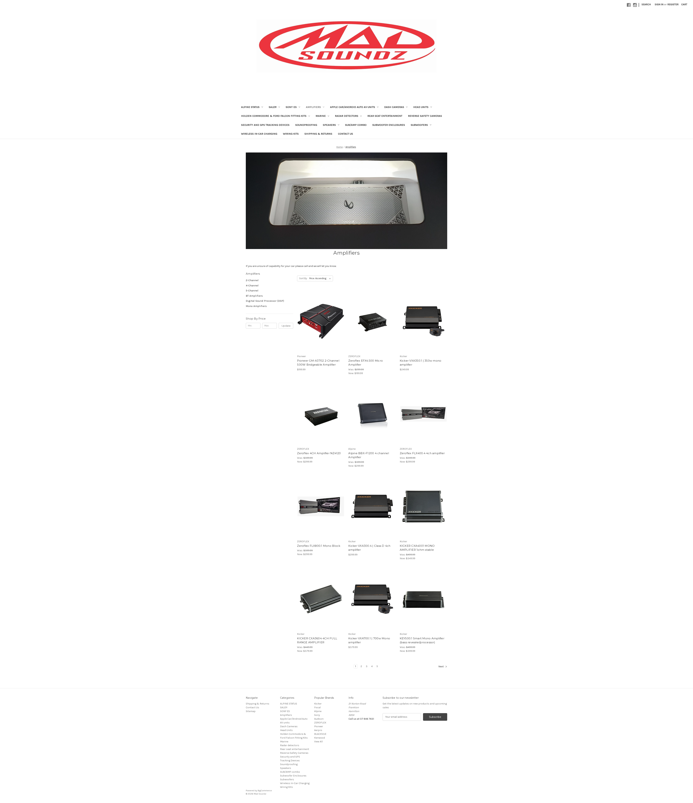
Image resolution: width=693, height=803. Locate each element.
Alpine (317, 711)
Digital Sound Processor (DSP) (265, 300)
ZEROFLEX (320, 722)
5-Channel (252, 290)
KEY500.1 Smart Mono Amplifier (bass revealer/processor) (422, 640)
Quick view (320, 314)
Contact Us (345, 133)
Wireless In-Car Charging (259, 133)
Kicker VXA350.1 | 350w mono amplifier (420, 362)
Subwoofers (419, 124)
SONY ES (291, 107)
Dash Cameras (394, 107)
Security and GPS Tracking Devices (265, 124)
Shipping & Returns (318, 133)
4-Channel (252, 285)
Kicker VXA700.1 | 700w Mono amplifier (369, 640)
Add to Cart (321, 327)
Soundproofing (306, 124)
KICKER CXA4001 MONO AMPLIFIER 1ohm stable (417, 548)
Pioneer (318, 726)
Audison (319, 718)
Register (673, 4)
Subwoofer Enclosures (388, 124)
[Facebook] (629, 5)
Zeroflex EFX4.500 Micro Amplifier (365, 362)
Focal (317, 707)
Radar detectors (346, 115)
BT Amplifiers (254, 295)
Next (441, 666)
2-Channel (252, 280)
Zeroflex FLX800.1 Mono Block (318, 545)
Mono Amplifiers (256, 306)
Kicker (318, 703)
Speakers (329, 124)
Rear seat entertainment (384, 115)
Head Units (420, 107)
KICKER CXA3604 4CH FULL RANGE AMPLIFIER (317, 640)
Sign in (659, 4)
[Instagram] (635, 5)
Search (646, 4)
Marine (321, 115)
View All (318, 741)
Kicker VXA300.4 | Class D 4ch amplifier (369, 548)
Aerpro (318, 730)
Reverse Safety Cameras (425, 115)
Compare (320, 321)
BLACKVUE (320, 734)
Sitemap (251, 711)
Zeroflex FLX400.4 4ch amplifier (422, 453)
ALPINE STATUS (250, 107)
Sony (317, 715)
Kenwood (319, 737)
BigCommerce (265, 790)
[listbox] (321, 278)
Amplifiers (313, 107)
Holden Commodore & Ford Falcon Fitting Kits (273, 115)
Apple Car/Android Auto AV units (352, 107)
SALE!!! (272, 107)
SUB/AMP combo (356, 124)
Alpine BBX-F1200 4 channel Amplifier (368, 455)
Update (286, 325)
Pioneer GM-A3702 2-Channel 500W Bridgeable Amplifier (318, 362)
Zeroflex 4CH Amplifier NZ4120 (319, 453)
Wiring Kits (291, 133)
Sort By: (303, 278)
